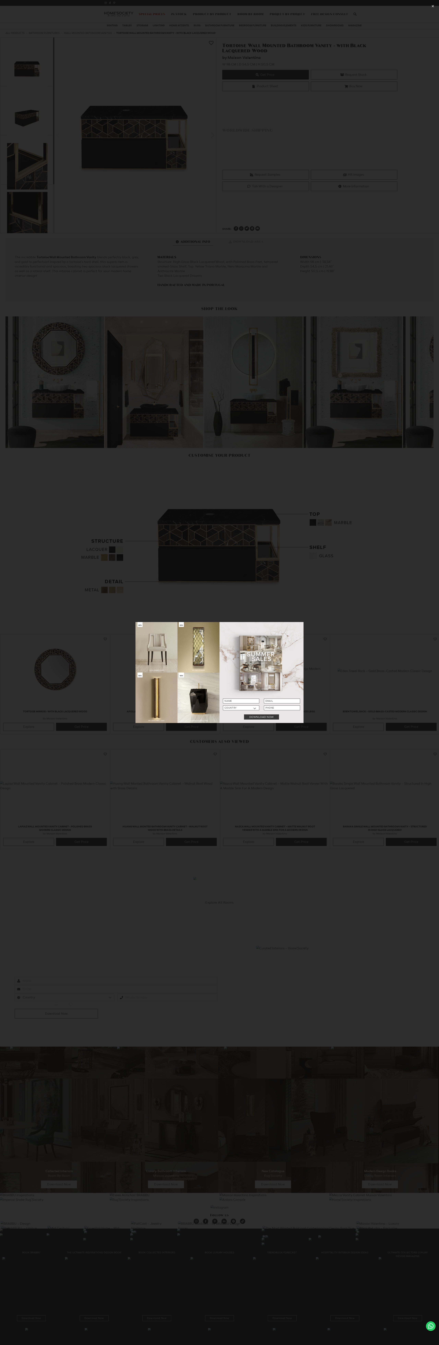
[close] (433, 6)
